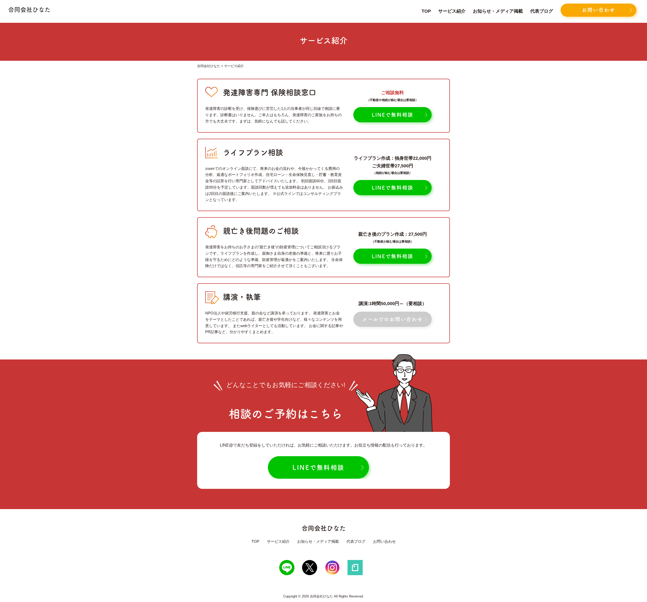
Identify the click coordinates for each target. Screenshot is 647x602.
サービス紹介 (452, 11)
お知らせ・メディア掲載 (498, 11)
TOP (426, 11)
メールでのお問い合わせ (392, 319)
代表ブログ (541, 11)
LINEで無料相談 (392, 114)
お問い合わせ (598, 9)
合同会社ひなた (324, 528)
